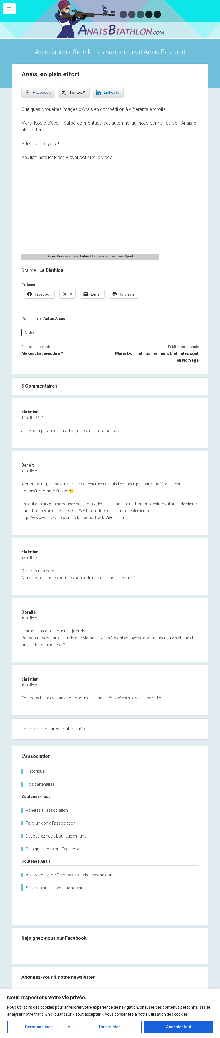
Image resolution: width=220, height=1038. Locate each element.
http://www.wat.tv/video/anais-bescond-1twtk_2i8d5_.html (73, 517)
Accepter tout (178, 1027)
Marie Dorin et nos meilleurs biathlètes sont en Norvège (157, 357)
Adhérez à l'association (47, 810)
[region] (110, 1013)
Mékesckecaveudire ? (42, 353)
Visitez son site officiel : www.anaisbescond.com (70, 875)
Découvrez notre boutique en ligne (56, 836)
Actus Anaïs (54, 318)
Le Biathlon (51, 270)
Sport (129, 256)
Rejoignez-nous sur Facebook (53, 849)
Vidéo (30, 332)
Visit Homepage (110, 19)
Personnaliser (38, 1027)
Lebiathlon (88, 256)
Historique (35, 771)
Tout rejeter (109, 1027)
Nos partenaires (40, 784)
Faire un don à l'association (51, 823)
